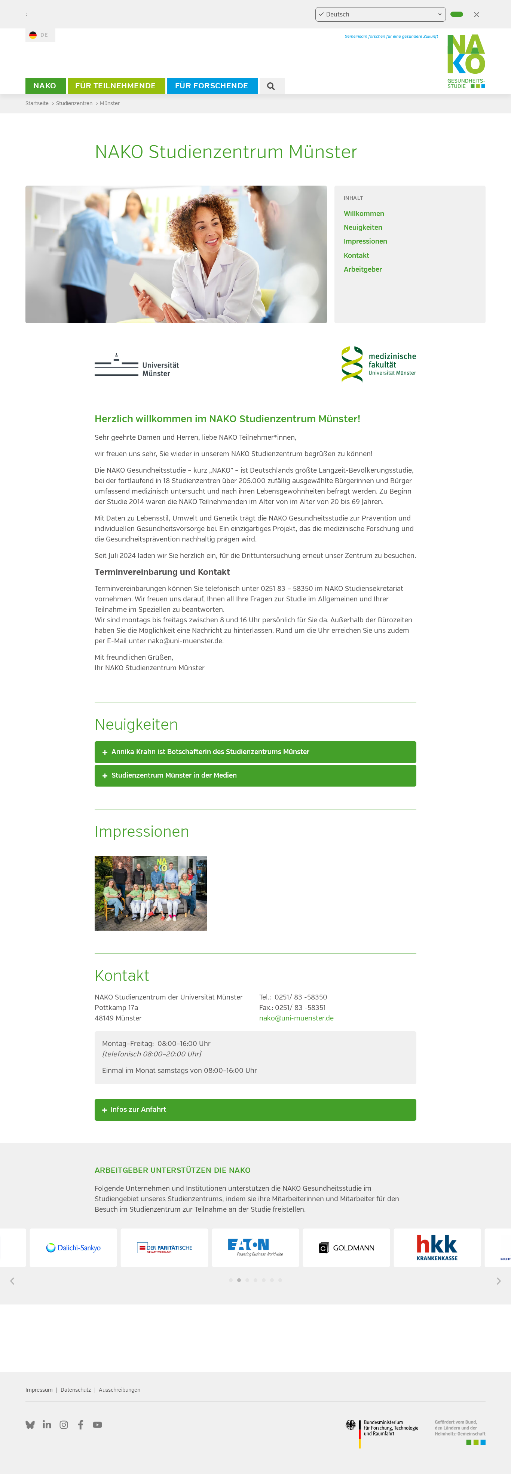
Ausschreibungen (119, 1390)
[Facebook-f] (80, 1424)
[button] (256, 752)
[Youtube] (97, 1424)
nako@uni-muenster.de (296, 1018)
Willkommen (364, 213)
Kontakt (356, 255)
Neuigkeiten (363, 227)
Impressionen (365, 241)
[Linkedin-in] (47, 1424)
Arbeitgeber (363, 269)
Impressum (39, 1390)
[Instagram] (63, 1424)
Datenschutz (76, 1390)
